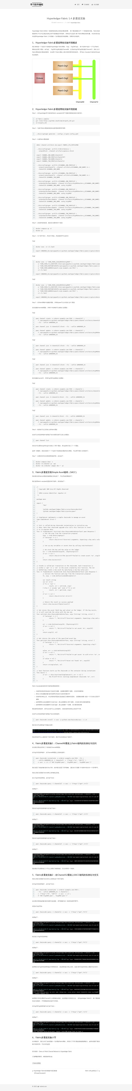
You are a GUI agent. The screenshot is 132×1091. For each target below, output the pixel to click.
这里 (48, 1044)
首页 (78, 4)
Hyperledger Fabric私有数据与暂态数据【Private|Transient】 (45, 1072)
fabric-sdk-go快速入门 (91, 1071)
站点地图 (96, 4)
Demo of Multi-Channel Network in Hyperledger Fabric (55, 1051)
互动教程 (86, 4)
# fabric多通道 (37, 1063)
